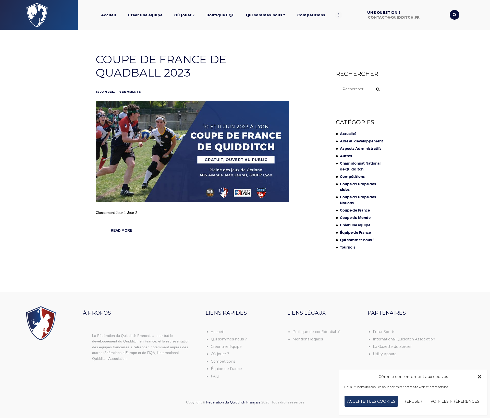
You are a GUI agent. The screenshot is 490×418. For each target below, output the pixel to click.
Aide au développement (361, 141)
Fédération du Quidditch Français (233, 402)
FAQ (215, 376)
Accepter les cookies (371, 401)
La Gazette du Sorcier (392, 346)
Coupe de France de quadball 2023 (161, 66)
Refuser (412, 401)
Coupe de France (355, 210)
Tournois (347, 247)
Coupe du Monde (355, 217)
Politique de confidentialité (316, 331)
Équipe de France (355, 232)
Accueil (217, 331)
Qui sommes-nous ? (229, 339)
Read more (121, 230)
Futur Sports (384, 331)
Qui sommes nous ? (357, 240)
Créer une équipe (355, 225)
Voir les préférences (455, 401)
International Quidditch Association (404, 339)
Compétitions (352, 176)
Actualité (348, 133)
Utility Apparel (385, 354)
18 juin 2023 (105, 92)
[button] (479, 376)
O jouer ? (220, 354)
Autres (346, 156)
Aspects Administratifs (360, 148)
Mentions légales (307, 339)
